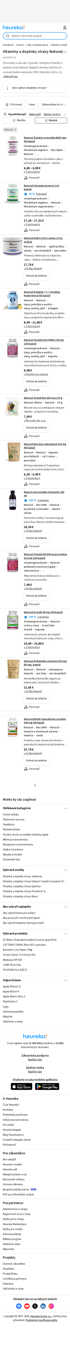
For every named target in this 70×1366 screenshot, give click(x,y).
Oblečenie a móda (13, 1022)
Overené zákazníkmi (14, 1264)
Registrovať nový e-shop (16, 1214)
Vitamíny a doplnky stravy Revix (20, 896)
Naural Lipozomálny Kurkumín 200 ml (44, 494)
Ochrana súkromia (13, 1184)
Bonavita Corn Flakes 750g (17, 950)
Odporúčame (12, 980)
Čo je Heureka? (11, 1105)
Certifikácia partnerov (15, 1279)
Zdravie (20, 45)
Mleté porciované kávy (15, 840)
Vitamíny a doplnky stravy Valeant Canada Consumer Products (35, 881)
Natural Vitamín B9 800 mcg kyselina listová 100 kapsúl (45, 556)
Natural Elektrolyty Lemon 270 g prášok (43, 240)
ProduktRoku (10, 1274)
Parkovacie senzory (13, 819)
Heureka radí (10, 1169)
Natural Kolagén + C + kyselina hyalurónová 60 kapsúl (42, 294)
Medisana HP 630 (12, 960)
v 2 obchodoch (32, 172)
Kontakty (8, 1110)
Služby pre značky (13, 1229)
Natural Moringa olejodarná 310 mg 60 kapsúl (45, 446)
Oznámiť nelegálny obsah (17, 1140)
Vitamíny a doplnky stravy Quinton (22, 886)
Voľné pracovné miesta (15, 1120)
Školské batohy (11, 830)
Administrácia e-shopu (15, 1209)
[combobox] (35, 35)
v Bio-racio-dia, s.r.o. (35, 420)
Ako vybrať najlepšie (17, 907)
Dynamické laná (11, 859)
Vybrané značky (13, 870)
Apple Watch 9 (11, 991)
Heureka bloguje (12, 1130)
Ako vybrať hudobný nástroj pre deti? (23, 923)
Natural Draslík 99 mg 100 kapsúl (43, 612)
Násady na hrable (12, 854)
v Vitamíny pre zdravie (36, 374)
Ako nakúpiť (9, 1159)
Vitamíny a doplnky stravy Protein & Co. (24, 891)
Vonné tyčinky (11, 814)
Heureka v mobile (12, 1164)
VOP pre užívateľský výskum (18, 1194)
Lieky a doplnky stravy (37, 45)
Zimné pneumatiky (13, 1012)
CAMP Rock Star (12, 965)
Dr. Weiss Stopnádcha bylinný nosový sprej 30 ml (29, 940)
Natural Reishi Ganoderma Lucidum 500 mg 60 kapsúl (45, 721)
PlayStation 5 (10, 1001)
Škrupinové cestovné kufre (18, 845)
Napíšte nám (35, 1060)
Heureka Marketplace (15, 1224)
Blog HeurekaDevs (13, 1135)
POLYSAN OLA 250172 (15, 970)
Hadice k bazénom (13, 849)
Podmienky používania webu (41, 1320)
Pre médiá (8, 1125)
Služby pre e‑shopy (13, 1219)
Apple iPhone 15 (12, 987)
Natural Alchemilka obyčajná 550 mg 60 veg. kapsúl (45, 663)
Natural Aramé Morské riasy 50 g (43, 398)
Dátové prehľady (12, 1234)
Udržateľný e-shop (13, 1289)
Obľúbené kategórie (17, 808)
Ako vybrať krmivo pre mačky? (19, 913)
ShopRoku (8, 1269)
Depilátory (9, 824)
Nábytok (7, 1017)
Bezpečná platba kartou (16, 1189)
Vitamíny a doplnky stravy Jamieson (22, 876)
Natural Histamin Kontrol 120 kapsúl (41, 187)
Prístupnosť (9, 1145)
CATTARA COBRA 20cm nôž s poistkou (24, 945)
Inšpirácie (8, 1284)
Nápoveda (8, 1249)
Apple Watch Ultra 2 (14, 996)
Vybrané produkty (15, 933)
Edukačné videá (11, 1244)
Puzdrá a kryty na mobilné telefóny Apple (25, 835)
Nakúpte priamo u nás (15, 1174)
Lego (6, 1007)
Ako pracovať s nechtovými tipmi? (21, 918)
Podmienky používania (15, 1115)
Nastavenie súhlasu (14, 1179)
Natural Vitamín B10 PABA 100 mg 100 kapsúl (44, 341)
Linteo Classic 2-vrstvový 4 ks (19, 955)
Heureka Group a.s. (40, 1316)
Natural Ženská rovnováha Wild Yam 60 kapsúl (45, 139)
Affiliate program (12, 1239)
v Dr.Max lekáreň (33, 268)
